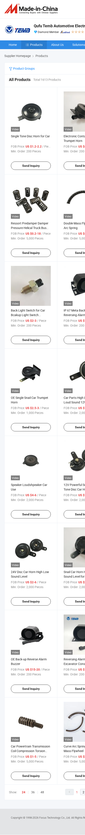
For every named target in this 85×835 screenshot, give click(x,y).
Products (36, 45)
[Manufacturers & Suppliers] (31, 8)
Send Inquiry (31, 165)
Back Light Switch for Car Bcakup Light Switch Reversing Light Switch (28, 315)
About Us (57, 45)
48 (42, 792)
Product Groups (23, 68)
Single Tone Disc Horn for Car (30, 136)
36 (33, 792)
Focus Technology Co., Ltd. (55, 817)
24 (23, 792)
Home (13, 45)
